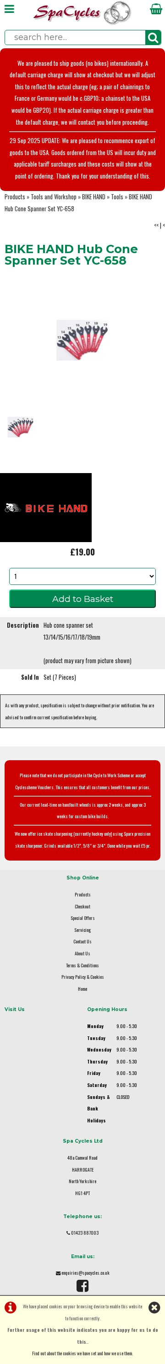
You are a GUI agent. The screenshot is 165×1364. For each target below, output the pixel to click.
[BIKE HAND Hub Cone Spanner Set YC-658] (82, 340)
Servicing (82, 929)
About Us (82, 953)
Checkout (82, 906)
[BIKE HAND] (46, 539)
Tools (117, 196)
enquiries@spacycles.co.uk (85, 1272)
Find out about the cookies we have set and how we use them (82, 1353)
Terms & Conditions (82, 965)
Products (15, 196)
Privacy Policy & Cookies (82, 976)
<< (156, 225)
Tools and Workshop (54, 196)
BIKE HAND (93, 196)
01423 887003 (85, 1232)
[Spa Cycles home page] (82, 22)
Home (82, 988)
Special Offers (83, 917)
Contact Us (82, 941)
